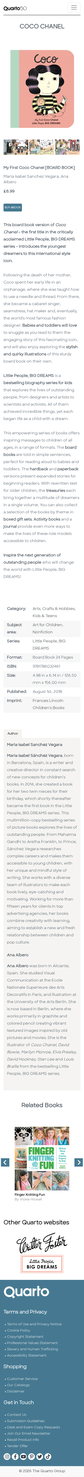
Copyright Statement (25, 1337)
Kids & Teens (45, 616)
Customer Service (22, 1379)
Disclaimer (15, 1391)
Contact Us (16, 1415)
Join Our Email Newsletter (28, 1434)
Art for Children (47, 625)
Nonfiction (43, 632)
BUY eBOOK (13, 207)
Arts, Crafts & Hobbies (54, 609)
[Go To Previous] (3, 1164)
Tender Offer (17, 1446)
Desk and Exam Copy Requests (33, 1427)
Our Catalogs (18, 1385)
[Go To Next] (76, 1164)
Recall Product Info (23, 1440)
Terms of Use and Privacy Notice (34, 1324)
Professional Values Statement (32, 1343)
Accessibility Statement (26, 1355)
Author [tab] (12, 733)
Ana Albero (17, 955)
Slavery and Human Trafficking (32, 1349)
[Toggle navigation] (73, 7)
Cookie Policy (18, 1330)
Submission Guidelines (25, 1421)
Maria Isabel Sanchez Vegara (34, 745)
